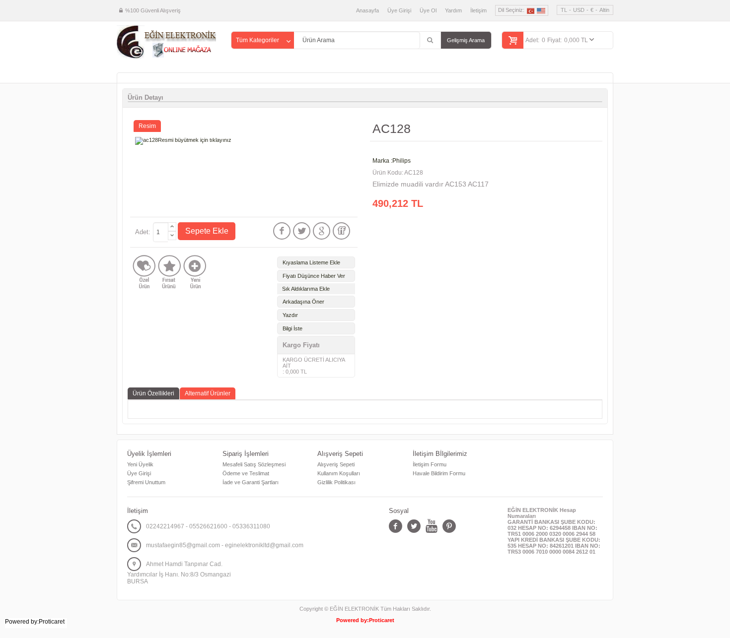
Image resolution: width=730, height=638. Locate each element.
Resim (147, 126)
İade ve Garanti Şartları (250, 482)
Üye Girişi (399, 10)
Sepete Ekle (206, 231)
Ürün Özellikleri (153, 393)
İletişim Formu (429, 464)
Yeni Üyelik (140, 464)
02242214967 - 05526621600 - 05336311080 (208, 526)
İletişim (478, 10)
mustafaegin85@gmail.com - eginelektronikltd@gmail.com (224, 545)
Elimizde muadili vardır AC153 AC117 (430, 184)
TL (564, 10)
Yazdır (290, 315)
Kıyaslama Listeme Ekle (311, 262)
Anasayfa (367, 10)
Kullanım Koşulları (338, 473)
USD (578, 10)
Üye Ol (428, 10)
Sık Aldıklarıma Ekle (306, 289)
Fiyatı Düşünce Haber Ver (314, 276)
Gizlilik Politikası (336, 482)
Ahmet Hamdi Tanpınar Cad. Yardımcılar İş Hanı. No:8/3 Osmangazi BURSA (179, 573)
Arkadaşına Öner (303, 302)
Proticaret (381, 620)
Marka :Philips (391, 160)
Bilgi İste (292, 328)
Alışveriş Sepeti (336, 464)
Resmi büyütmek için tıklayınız (194, 140)
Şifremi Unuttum (146, 482)
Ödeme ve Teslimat (245, 473)
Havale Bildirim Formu (439, 473)
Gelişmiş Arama (466, 40)
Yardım (453, 10)
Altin (604, 10)
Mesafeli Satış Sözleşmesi (254, 464)
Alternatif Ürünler (207, 393)
